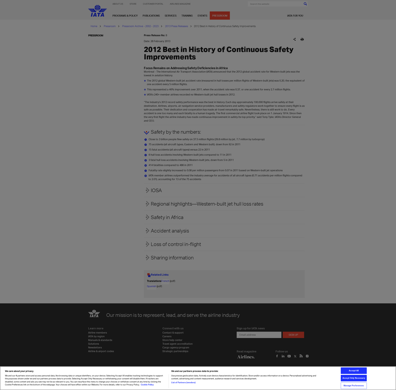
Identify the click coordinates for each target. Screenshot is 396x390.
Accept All (354, 370)
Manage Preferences (354, 385)
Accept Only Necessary (353, 378)
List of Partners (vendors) (183, 382)
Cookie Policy (147, 385)
